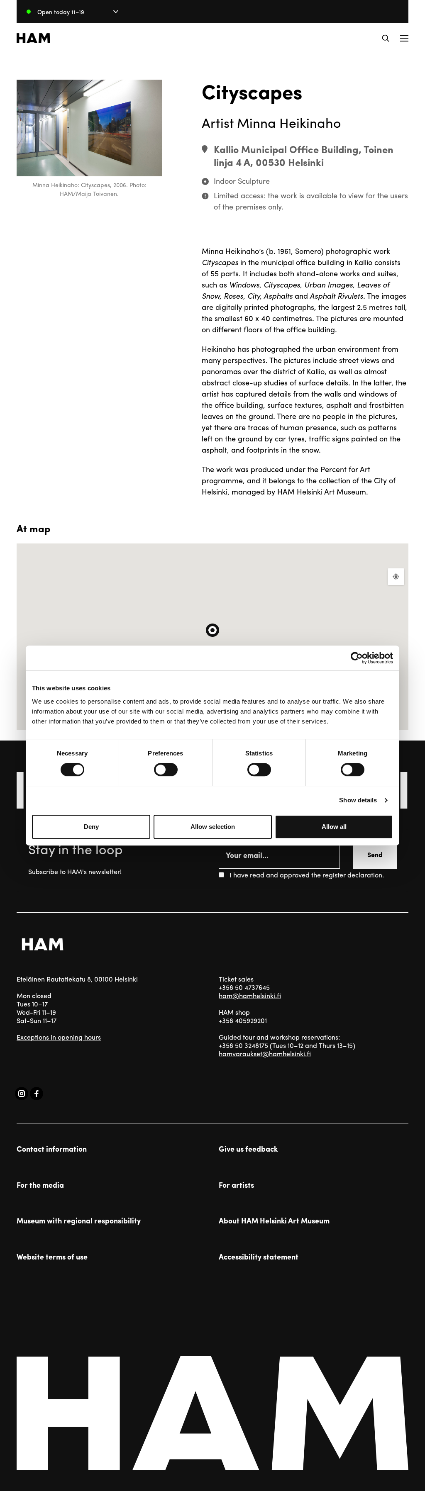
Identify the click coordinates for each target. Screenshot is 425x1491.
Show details (358, 800)
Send (375, 854)
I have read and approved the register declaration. (307, 874)
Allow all (334, 826)
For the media (40, 1184)
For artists (236, 1184)
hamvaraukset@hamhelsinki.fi (265, 1053)
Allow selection (213, 826)
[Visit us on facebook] (36, 1093)
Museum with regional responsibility (79, 1220)
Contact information (52, 1148)
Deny (91, 826)
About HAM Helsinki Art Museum (274, 1220)
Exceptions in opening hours (59, 1037)
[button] (385, 38)
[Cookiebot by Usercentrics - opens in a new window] (356, 658)
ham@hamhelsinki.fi (250, 995)
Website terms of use (52, 1256)
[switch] (166, 769)
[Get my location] (396, 576)
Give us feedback (248, 1148)
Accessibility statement (258, 1256)
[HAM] (33, 38)
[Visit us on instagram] (21, 1093)
